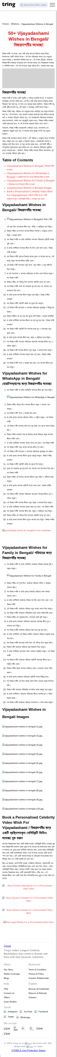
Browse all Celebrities (39, 989)
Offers (7, 997)
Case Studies (10, 1001)
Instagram (12, 1011)
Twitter (10, 1016)
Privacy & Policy (36, 974)
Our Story (8, 969)
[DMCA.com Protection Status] (28, 1050)
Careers (32, 997)
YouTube (27, 1011)
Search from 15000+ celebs (35, 5)
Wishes (15, 24)
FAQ (6, 989)
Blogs (6, 978)
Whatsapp (24, 1017)
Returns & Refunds (38, 993)
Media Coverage (12, 974)
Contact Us (9, 993)
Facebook (42, 1011)
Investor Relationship (39, 978)
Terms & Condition (37, 969)
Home (5, 24)
